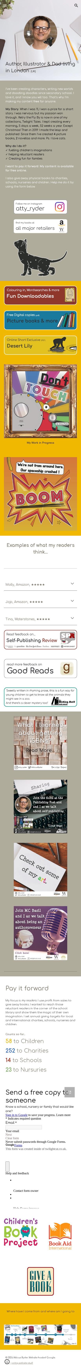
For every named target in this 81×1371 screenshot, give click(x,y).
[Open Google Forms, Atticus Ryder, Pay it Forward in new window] (69, 1092)
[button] (4, 5)
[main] (40, 67)
